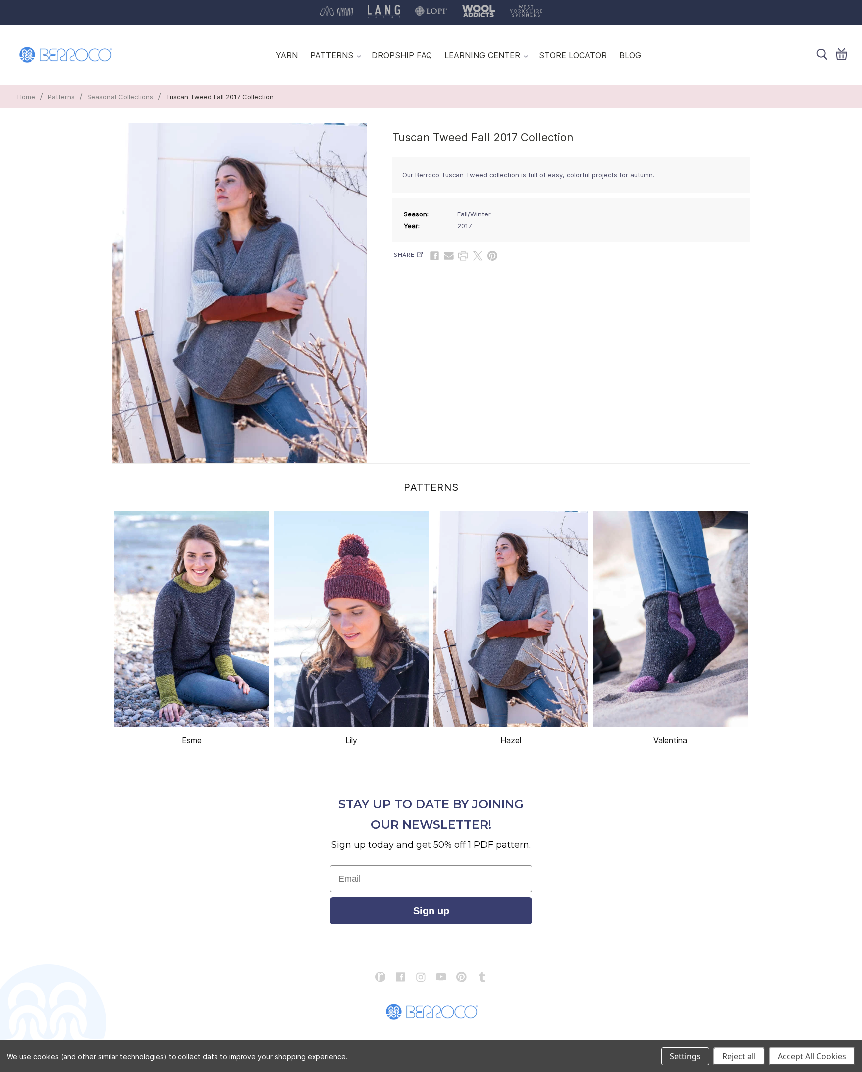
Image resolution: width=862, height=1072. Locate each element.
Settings (685, 1056)
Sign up (431, 910)
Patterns (61, 97)
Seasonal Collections (120, 97)
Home (26, 97)
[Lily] (351, 619)
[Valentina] (670, 619)
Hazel (510, 740)
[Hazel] (510, 619)
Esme (192, 740)
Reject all (739, 1056)
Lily (351, 740)
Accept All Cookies (812, 1056)
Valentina (670, 740)
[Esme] (191, 619)
